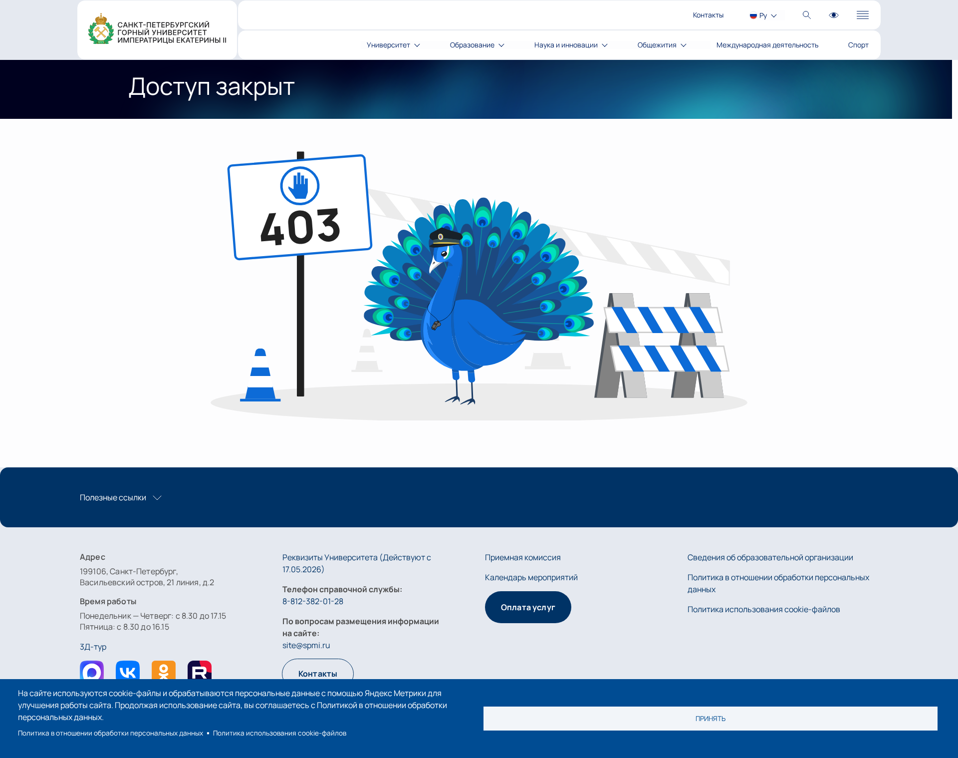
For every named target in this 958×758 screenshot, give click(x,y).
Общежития (657, 45)
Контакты (708, 14)
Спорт (858, 45)
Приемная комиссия (523, 557)
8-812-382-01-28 (312, 601)
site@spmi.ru (306, 645)
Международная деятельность (767, 45)
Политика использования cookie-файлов (279, 733)
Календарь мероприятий (531, 577)
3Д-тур (93, 646)
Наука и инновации (566, 45)
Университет (388, 45)
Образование (472, 45)
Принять (710, 718)
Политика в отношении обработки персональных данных (110, 733)
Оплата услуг (528, 607)
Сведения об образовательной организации (770, 557)
